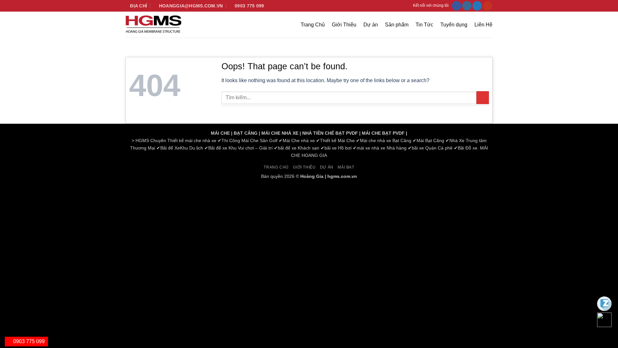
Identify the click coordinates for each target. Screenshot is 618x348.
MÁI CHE (220, 133)
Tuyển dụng (453, 24)
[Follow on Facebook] (456, 6)
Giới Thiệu (344, 24)
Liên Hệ (483, 24)
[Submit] (482, 97)
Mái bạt (346, 167)
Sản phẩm (396, 24)
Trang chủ (276, 167)
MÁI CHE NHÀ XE (279, 133)
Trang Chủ (313, 24)
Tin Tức (424, 24)
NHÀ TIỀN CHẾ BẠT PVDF (330, 133)
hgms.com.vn (342, 176)
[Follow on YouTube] (487, 6)
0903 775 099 (28, 341)
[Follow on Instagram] (467, 6)
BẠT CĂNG (246, 133)
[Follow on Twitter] (477, 6)
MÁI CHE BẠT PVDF (383, 133)
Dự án (370, 24)
